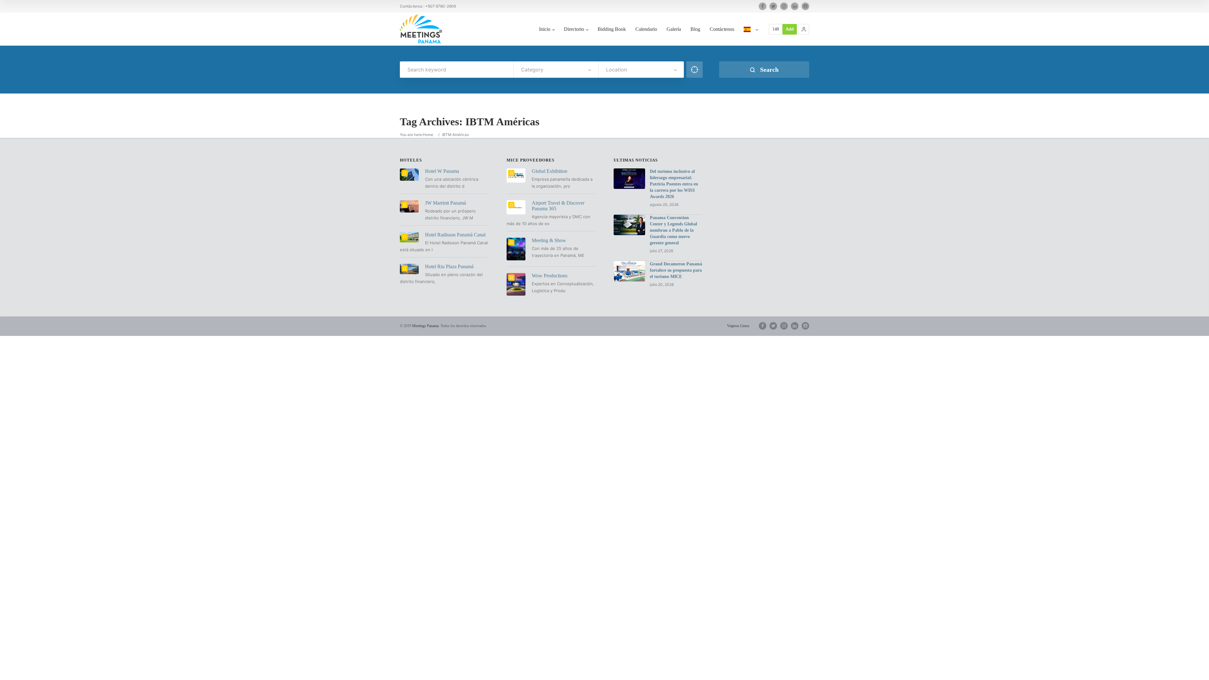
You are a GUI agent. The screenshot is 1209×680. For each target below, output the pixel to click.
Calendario (646, 29)
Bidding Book (612, 29)
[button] (803, 29)
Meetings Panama (425, 326)
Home (428, 134)
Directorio (574, 29)
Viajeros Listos (738, 326)
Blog (695, 29)
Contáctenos (722, 29)
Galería (674, 29)
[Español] (751, 36)
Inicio (544, 29)
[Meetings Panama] (421, 28)
